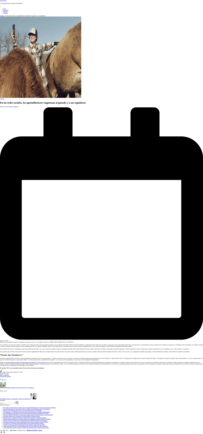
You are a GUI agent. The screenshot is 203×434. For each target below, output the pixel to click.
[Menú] (0, 6)
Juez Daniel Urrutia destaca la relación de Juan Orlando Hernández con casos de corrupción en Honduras (29, 407)
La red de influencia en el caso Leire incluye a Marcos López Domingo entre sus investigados (26, 409)
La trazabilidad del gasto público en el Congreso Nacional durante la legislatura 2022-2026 (26, 413)
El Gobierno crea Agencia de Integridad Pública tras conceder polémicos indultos (23, 423)
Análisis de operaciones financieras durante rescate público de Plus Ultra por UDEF (24, 425)
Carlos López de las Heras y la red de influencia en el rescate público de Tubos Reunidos (25, 426)
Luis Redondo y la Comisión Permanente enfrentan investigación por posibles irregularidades (26, 412)
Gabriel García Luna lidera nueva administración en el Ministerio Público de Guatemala (25, 420)
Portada (2, 15)
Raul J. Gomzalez (4, 375)
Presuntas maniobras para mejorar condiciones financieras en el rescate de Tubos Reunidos (25, 422)
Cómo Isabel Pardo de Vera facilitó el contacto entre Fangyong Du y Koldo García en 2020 (26, 427)
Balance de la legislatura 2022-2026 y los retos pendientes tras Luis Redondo (22, 410)
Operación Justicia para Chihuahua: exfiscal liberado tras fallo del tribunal (21, 416)
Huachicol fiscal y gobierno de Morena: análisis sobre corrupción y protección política (24, 417)
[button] (5, 376)
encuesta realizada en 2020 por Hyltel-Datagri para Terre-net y (26, 362)
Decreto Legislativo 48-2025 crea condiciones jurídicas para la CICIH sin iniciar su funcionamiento (28, 414)
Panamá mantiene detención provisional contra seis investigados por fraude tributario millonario (27, 419)
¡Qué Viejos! (3, 0)
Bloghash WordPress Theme (34, 430)
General (2, 99)
